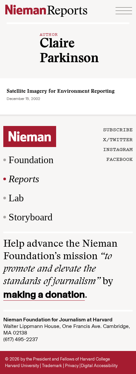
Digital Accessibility (99, 365)
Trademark (52, 365)
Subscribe (118, 129)
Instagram (118, 149)
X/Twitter (118, 139)
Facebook (119, 158)
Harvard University (22, 365)
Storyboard (30, 217)
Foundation (31, 159)
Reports (24, 178)
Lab (16, 197)
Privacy (72, 365)
